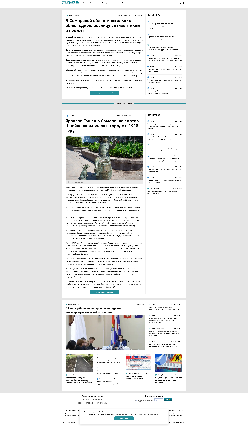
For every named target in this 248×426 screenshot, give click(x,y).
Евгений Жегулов (137, 116)
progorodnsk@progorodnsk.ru (92, 403)
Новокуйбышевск (73, 304)
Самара (71, 115)
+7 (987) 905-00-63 (92, 399)
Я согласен (124, 418)
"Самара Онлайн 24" (107, 287)
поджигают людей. (124, 88)
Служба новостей (137, 15)
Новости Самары (74, 15)
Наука (152, 21)
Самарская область (158, 328)
